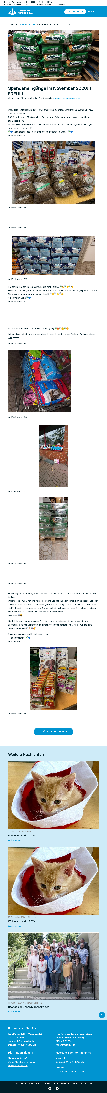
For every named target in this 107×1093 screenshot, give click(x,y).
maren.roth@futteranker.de (21, 1041)
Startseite (22, 24)
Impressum (33, 1084)
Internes (67, 98)
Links (23, 1084)
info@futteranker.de (65, 1045)
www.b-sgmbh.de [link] (81, 117)
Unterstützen (75, 12)
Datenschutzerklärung (80, 1084)
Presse (15, 1084)
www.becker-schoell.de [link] (26, 294)
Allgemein (31, 24)
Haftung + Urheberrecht (53, 1084)
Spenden (75, 98)
